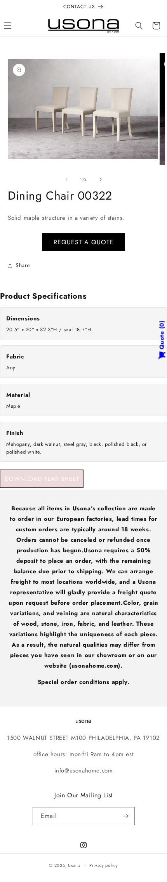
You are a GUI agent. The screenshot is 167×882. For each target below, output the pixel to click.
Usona (74, 865)
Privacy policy (103, 865)
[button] (139, 25)
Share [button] (23, 265)
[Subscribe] (125, 816)
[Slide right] (100, 179)
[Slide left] (66, 179)
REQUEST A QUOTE (83, 242)
